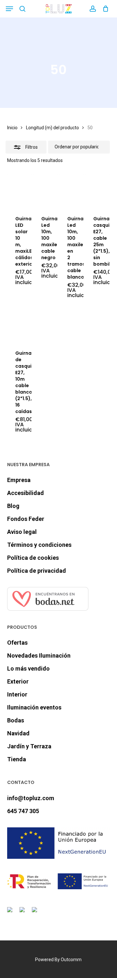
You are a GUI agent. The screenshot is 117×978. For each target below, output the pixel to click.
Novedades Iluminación (39, 655)
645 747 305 (23, 811)
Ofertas (17, 642)
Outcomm (71, 959)
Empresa (19, 480)
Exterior (18, 681)
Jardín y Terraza (29, 746)
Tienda (16, 759)
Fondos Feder (25, 518)
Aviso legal (22, 531)
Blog (13, 505)
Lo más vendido (28, 668)
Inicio (12, 127)
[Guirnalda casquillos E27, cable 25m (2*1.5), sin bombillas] (97, 190)
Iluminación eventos (34, 707)
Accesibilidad (25, 492)
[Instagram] (23, 913)
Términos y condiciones (39, 544)
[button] (9, 9)
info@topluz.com (30, 798)
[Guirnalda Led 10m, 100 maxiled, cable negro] (45, 190)
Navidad (18, 733)
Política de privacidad (36, 570)
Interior (17, 694)
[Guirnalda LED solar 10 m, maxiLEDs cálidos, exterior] (19, 190)
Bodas (15, 720)
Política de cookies (33, 557)
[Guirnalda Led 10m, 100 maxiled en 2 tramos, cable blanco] (71, 190)
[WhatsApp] (36, 913)
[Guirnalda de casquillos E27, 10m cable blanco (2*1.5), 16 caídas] (19, 325)
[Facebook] (11, 913)
